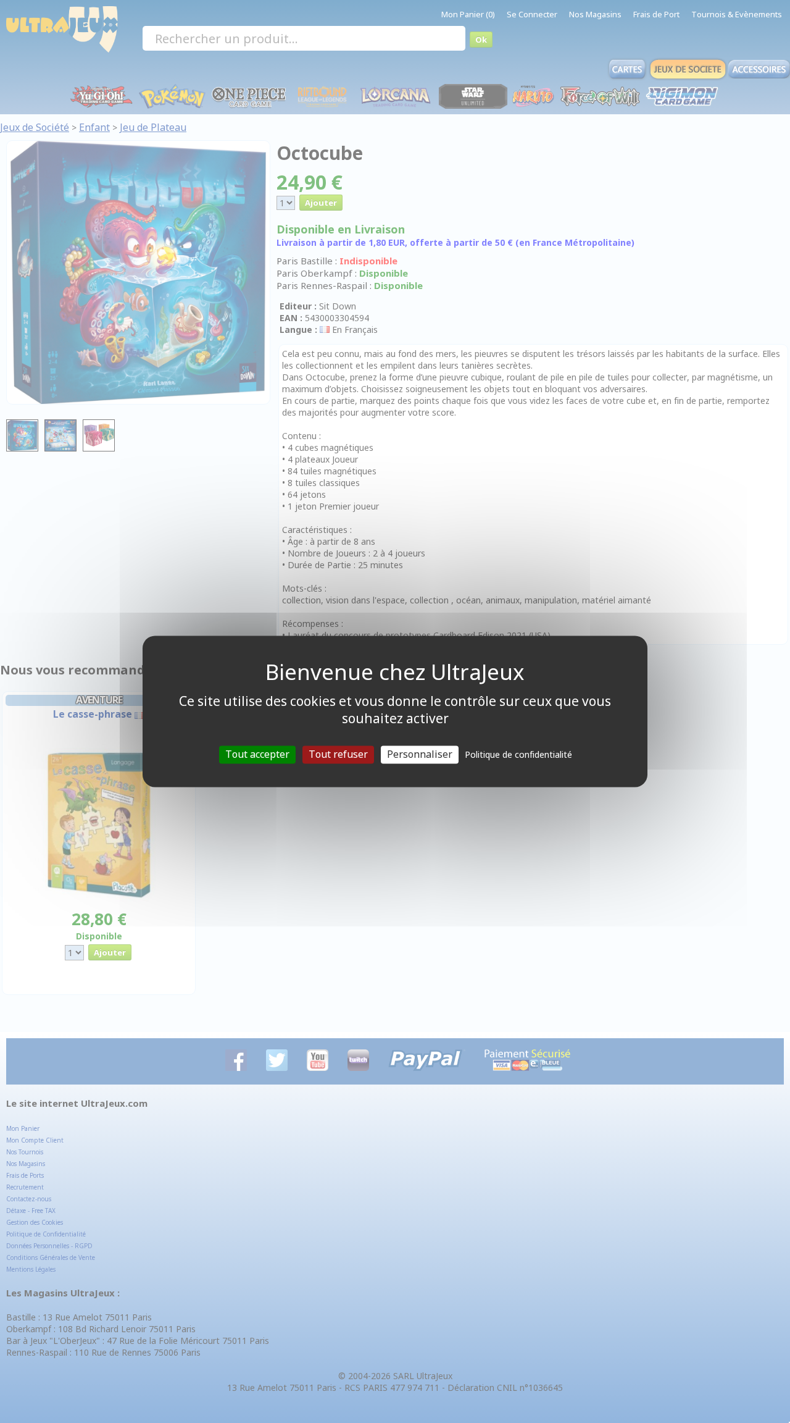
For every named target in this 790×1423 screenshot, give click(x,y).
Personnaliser (419, 754)
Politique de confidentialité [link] (518, 754)
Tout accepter (257, 754)
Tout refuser (338, 754)
